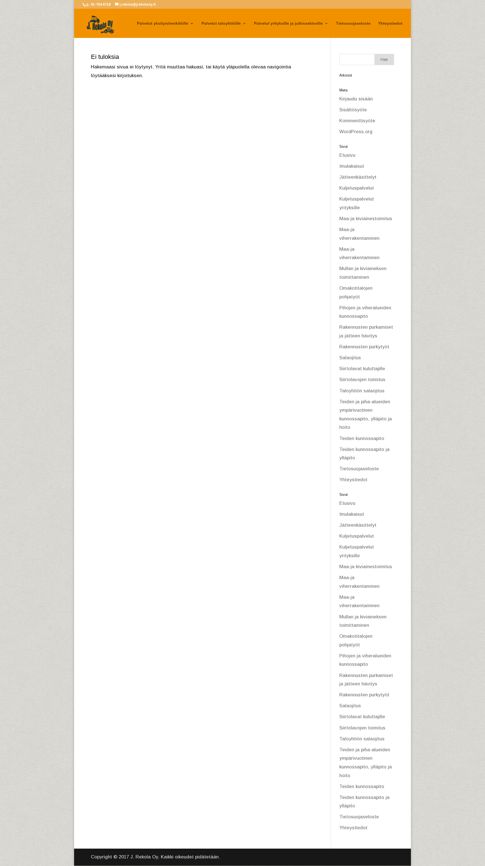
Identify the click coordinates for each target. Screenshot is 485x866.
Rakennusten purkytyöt (364, 346)
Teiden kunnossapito (361, 438)
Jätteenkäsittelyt (357, 177)
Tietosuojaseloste (353, 23)
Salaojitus (350, 357)
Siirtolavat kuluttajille (362, 368)
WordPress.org (355, 131)
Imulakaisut (351, 166)
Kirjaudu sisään (356, 99)
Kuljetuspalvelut (356, 188)
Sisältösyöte (353, 109)
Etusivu (347, 155)
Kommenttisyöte (357, 120)
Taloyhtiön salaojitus (362, 390)
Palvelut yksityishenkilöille (162, 23)
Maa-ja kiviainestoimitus (365, 218)
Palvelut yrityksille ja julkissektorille (288, 23)
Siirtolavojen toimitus (362, 379)
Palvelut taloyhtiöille (221, 23)
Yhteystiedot (390, 23)
